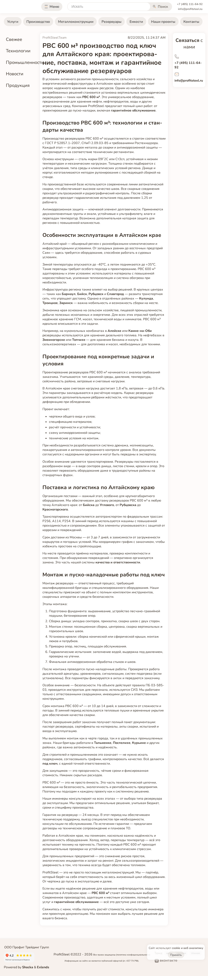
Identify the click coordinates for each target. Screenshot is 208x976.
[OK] (183, 961)
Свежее (14, 39)
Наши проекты (163, 21)
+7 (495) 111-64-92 (190, 4)
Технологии (18, 51)
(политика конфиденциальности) (133, 954)
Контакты (191, 21)
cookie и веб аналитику (187, 948)
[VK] (166, 961)
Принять (176, 955)
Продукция (18, 85)
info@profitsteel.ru (190, 9)
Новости (14, 74)
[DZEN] (197, 961)
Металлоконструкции (75, 21)
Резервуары (111, 21)
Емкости (136, 21)
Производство (38, 21)
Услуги (12, 21)
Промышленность (25, 62)
